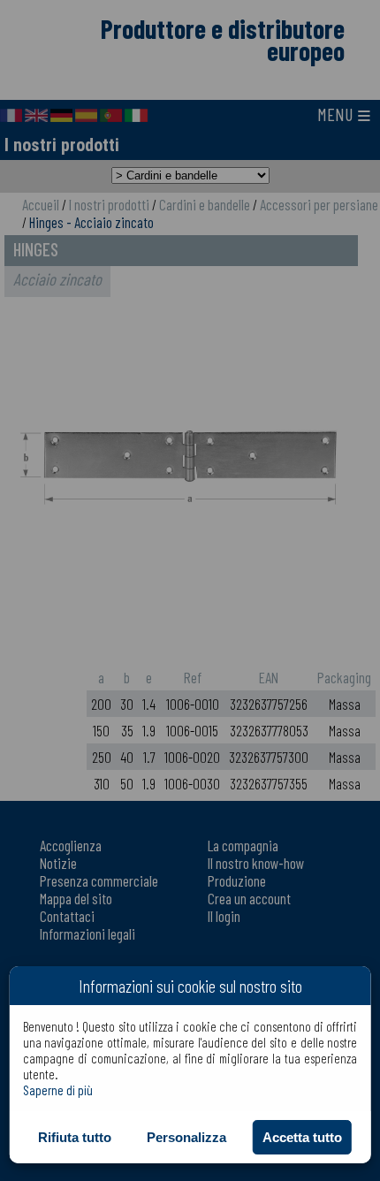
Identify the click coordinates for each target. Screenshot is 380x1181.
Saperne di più (58, 1090)
